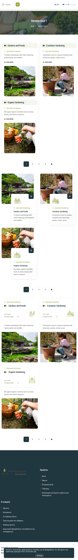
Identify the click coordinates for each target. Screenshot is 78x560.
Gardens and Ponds (21, 211)
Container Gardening (60, 211)
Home (32, 26)
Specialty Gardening (13, 51)
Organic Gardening (20, 266)
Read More (9, 62)
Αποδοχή (39, 555)
